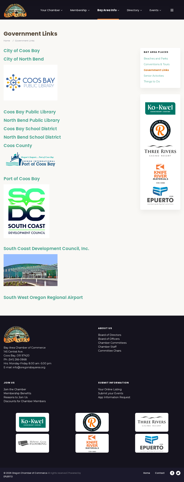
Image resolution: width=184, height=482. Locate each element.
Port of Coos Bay (22, 179)
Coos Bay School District (30, 129)
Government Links (156, 70)
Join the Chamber (15, 389)
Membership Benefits (17, 393)
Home (7, 40)
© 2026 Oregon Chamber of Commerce (25, 472)
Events (154, 10)
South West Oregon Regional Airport (43, 297)
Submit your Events (110, 393)
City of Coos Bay (22, 51)
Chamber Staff (107, 346)
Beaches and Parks (156, 58)
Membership (78, 10)
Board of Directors (109, 335)
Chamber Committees (112, 342)
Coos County (18, 145)
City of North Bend (24, 59)
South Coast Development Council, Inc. (46, 248)
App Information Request (114, 397)
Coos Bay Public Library (30, 112)
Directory (133, 10)
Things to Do (152, 81)
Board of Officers (108, 338)
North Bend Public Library (32, 120)
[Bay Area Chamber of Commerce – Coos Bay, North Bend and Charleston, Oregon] (15, 10)
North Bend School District (32, 137)
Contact (160, 472)
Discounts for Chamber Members (25, 401)
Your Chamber (50, 10)
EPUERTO (8, 476)
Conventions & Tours (156, 64)
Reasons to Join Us (15, 397)
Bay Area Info (107, 10)
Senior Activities (154, 75)
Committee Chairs (109, 350)
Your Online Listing (110, 389)
